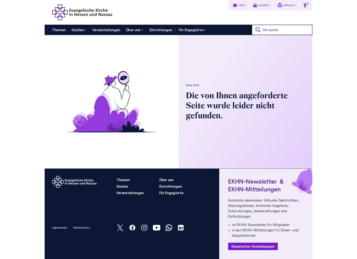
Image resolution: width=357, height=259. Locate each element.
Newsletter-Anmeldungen (252, 246)
